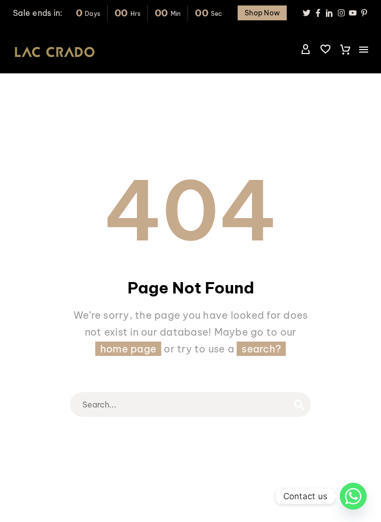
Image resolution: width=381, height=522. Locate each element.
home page (128, 349)
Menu (363, 49)
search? (261, 349)
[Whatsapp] (353, 496)
